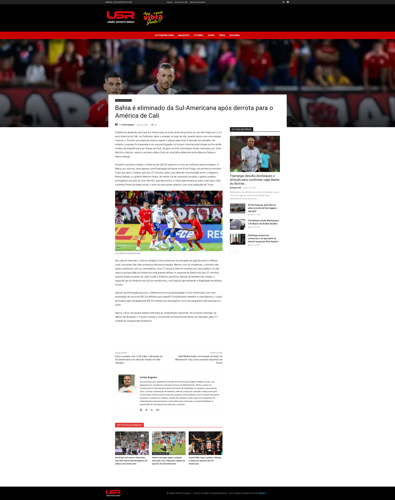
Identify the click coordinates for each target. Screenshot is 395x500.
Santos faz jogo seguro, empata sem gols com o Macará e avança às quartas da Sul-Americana (168, 460)
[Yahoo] (157, 409)
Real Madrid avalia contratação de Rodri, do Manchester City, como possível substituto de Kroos (198, 359)
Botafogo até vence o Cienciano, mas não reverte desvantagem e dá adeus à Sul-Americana (131, 460)
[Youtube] (287, 2)
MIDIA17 (263, 493)
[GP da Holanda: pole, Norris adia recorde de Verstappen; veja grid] (237, 208)
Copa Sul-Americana (123, 100)
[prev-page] (232, 251)
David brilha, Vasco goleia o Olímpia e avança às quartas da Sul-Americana (205, 460)
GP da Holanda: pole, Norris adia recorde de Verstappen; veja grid (262, 208)
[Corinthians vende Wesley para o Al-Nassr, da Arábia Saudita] (237, 224)
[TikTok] (146, 409)
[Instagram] (283, 2)
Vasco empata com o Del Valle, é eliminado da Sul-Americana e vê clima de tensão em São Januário (138, 359)
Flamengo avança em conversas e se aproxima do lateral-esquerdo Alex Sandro (263, 238)
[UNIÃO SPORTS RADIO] (113, 493)
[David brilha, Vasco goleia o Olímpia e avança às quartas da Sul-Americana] (205, 443)
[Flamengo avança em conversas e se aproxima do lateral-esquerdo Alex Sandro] (237, 239)
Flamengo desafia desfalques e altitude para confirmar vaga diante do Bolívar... (254, 179)
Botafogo (119, 454)
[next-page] (237, 251)
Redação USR (235, 187)
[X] (152, 409)
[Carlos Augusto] (117, 124)
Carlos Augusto (128, 124)
